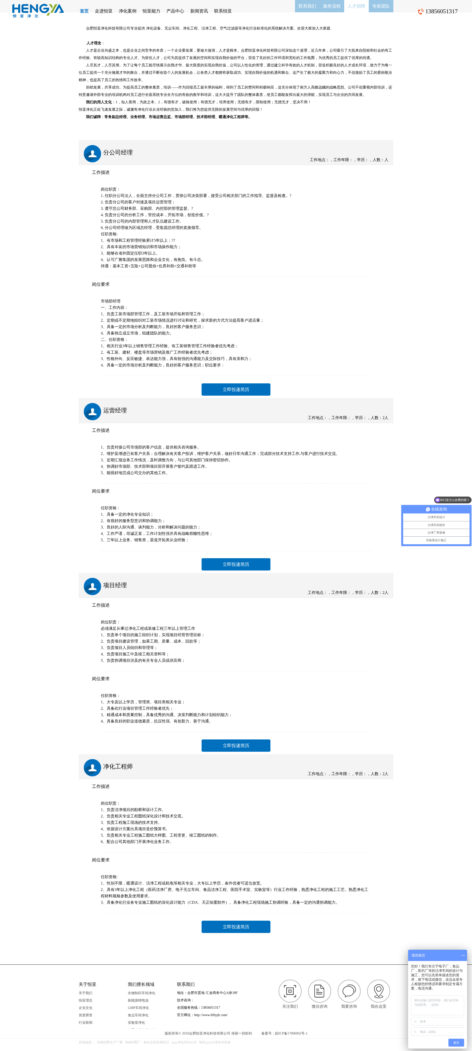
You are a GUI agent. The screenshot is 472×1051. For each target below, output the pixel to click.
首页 (84, 11)
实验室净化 (136, 1022)
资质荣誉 (85, 1015)
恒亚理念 (85, 1000)
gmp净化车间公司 (184, 1042)
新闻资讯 (199, 11)
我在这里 (378, 1006)
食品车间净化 (138, 1015)
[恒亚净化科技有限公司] (38, 11)
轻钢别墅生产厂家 (110, 1042)
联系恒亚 (223, 11)
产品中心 (175, 11)
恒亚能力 (151, 11)
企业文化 (85, 1008)
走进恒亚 (104, 11)
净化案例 (127, 11)
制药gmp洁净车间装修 (215, 1042)
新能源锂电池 (138, 1000)
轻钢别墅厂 (133, 1042)
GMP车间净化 (138, 1008)
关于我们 (85, 993)
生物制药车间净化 (141, 993)
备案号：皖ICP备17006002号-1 (284, 1033)
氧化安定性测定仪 (156, 1042)
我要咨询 (349, 1006)
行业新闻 (85, 1022)
